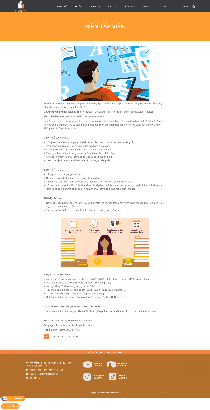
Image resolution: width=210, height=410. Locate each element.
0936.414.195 (13, 406)
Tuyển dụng (165, 6)
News (146, 6)
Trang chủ (61, 6)
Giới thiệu (129, 6)
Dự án (78, 6)
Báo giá (112, 6)
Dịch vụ (94, 6)
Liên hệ (184, 6)
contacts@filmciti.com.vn (47, 374)
